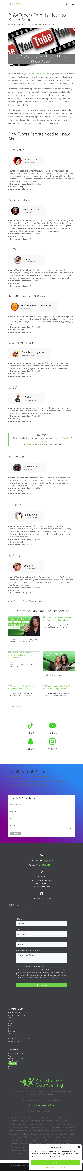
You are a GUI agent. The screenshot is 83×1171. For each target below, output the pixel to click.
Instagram (57, 438)
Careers (11, 1066)
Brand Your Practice (25, 1165)
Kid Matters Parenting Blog (17, 24)
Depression (12, 1031)
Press (10, 1069)
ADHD (10, 1018)
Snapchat (66, 438)
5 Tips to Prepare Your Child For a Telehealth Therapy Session (58, 695)
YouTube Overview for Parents (39, 74)
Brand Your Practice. (45, 1105)
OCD (9, 1026)
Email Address (15, 804)
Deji (14, 387)
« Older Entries (14, 706)
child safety (34, 105)
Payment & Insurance (15, 1058)
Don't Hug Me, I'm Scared (28, 295)
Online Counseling (14, 1013)
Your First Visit (13, 1061)
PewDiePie (19, 456)
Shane (16, 555)
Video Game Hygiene (53, 675)
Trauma (11, 1036)
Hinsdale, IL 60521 (41, 883)
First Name (13, 811)
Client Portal (13, 1064)
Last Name (13, 819)
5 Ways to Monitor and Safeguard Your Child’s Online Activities (23, 641)
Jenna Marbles (21, 199)
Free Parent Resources (16, 1053)
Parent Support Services (16, 1015)
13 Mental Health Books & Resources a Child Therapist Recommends (21, 665)
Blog (9, 1056)
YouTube (51, 24)
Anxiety (10, 1020)
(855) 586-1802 (49, 860)
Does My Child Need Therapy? (18, 1039)
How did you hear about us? (19, 826)
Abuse (10, 1034)
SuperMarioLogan (23, 342)
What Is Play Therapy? (15, 1041)
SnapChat (30, 749)
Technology (43, 24)
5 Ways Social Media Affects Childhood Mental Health (21, 695)
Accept (55, 1162)
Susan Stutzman (32, 24)
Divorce (10, 1023)
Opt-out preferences (49, 1167)
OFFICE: (41, 877)
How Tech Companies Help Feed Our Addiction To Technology (58, 626)
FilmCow (17, 505)
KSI (14, 249)
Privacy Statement (61, 1167)
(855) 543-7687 (48, 865)
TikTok (30, 733)
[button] (79, 1147)
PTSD (10, 1028)
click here (30, 444)
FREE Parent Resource (41, 899)
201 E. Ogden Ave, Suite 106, (41, 880)
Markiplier (18, 150)
